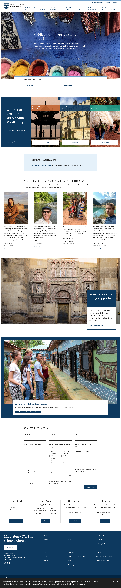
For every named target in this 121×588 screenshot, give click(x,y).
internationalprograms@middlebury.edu (14, 557)
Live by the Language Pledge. (31, 403)
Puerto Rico (66, 456)
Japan (64, 447)
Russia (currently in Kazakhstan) (76, 556)
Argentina (53, 447)
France (52, 460)
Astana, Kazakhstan (98, 249)
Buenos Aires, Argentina (10, 249)
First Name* (27, 434)
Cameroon (53, 453)
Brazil (52, 451)
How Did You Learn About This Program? (57, 471)
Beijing (52, 449)
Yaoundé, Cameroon (68, 247)
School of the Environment (83, 447)
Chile (52, 456)
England (53, 458)
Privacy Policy (81, 584)
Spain (64, 458)
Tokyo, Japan (37, 246)
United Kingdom (72, 565)
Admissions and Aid (30, 8)
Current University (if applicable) (33, 444)
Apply (45, 521)
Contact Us (104, 8)
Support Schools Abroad (102, 560)
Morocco (65, 453)
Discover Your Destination (17, 130)
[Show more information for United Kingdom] (88, 98)
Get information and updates (42, 165)
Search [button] (113, 9)
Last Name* (52, 434)
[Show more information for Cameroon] (118, 98)
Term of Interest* (29, 483)
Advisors (115, 2)
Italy (52, 465)
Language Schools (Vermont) (84, 451)
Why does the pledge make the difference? (28, 412)
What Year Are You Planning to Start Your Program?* (85, 470)
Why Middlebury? (92, 8)
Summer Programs (53, 8)
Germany (53, 463)
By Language (29, 85)
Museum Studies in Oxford (83, 449)
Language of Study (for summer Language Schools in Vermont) (33, 471)
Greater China (47, 565)
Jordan (64, 449)
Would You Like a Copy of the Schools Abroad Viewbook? (60, 482)
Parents (108, 2)
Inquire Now (60, 56)
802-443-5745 (7, 559)
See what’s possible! (96, 325)
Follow (105, 521)
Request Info (16, 521)
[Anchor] (87, 181)
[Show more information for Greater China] (59, 98)
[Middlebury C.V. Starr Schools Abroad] (14, 6)
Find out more (45, 142)
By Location (68, 85)
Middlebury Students (97, 2)
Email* (76, 434)
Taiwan (65, 460)
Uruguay (65, 463)
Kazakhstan (66, 451)
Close (114, 581)
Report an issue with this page (104, 556)
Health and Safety (68, 8)
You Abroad (80, 8)
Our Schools (42, 8)
